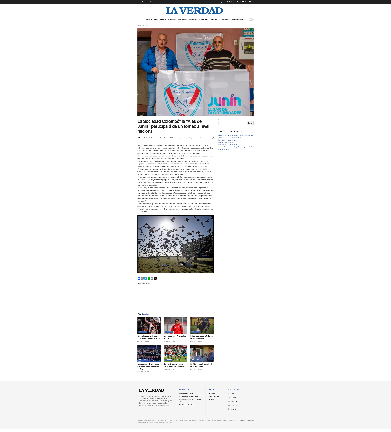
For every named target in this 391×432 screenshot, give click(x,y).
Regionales (172, 19)
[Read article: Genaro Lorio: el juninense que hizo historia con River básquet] (149, 325)
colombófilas (146, 283)
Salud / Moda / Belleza (186, 405)
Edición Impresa (238, 19)
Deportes (145, 25)
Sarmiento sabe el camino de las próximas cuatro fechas (174, 365)
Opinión (211, 400)
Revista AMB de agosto (225, 142)
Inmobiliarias (203, 19)
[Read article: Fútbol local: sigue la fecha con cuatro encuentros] (202, 325)
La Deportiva (147, 19)
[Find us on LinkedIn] (246, 2)
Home (139, 25)
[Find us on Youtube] (243, 2)
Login (252, 2)
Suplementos (224, 19)
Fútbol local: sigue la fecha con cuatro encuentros (201, 337)
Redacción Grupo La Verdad (152, 138)
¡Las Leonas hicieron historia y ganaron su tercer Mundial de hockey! (148, 366)
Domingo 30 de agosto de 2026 (228, 145)
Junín (156, 19)
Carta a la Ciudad (214, 397)
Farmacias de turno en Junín (227, 140)
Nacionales (193, 19)
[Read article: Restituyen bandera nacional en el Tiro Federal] (202, 353)
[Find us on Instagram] (240, 2)
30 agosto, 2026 (143, 341)
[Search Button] (253, 10)
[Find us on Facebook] (235, 2)
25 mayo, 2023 (168, 138)
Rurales (163, 19)
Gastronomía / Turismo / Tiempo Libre (190, 401)
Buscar (220, 120)
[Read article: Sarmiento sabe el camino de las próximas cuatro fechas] (175, 353)
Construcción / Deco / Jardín (189, 397)
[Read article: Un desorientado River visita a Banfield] (175, 325)
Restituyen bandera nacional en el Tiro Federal (201, 365)
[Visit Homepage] (194, 10)
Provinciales (182, 19)
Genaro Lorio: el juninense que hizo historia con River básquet (148, 337)
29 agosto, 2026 (143, 372)
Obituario (214, 19)
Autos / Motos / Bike (186, 394)
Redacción (140, 2)
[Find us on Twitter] (237, 2)
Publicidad (148, 2)
